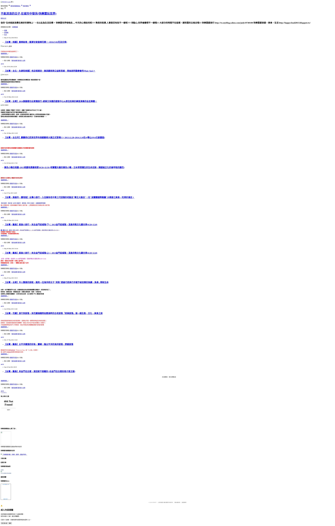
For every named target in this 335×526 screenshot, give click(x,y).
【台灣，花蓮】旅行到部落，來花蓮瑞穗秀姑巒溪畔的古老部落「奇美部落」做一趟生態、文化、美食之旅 (53, 313)
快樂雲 (2, 470)
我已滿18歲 (4, 523)
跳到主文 (3, 18)
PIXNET (154, 502)
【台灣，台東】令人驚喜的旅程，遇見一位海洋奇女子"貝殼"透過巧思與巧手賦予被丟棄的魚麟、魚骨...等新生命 (56, 282)
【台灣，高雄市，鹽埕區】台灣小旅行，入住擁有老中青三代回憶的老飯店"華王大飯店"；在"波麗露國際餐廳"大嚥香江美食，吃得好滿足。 (69, 197)
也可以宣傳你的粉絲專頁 (6, 473)
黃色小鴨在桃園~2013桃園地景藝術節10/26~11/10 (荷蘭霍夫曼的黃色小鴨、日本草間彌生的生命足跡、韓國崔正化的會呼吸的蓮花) (64, 167)
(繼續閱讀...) (4, 53)
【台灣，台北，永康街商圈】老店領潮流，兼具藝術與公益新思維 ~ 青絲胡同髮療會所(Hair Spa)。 (49, 71)
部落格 (6, 32)
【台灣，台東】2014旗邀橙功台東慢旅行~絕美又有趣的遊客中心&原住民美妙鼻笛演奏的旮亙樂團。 (50, 101)
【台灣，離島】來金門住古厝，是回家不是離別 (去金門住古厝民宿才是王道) (39, 371)
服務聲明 (184, 502)
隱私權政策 (177, 502)
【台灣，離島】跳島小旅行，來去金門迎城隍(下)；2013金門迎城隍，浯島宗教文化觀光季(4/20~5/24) (50, 224)
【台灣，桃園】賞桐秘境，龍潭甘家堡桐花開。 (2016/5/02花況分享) (35, 42)
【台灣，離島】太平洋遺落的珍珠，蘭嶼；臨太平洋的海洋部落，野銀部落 (38, 344)
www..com (6, 484)
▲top (2, 63)
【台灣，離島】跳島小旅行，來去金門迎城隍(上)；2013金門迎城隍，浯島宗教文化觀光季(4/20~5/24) (50, 253)
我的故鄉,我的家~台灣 (18, 60)
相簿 (5, 30)
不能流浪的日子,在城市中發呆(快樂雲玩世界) (28, 13)
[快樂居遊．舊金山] (6, 444)
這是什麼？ (5, 499)
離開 (10, 523)
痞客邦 (12, 57)
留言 (15, 57)
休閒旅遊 (15, 27)
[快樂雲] (1, 471)
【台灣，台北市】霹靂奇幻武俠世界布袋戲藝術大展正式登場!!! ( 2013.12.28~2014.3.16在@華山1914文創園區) (54, 137)
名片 (5, 34)
